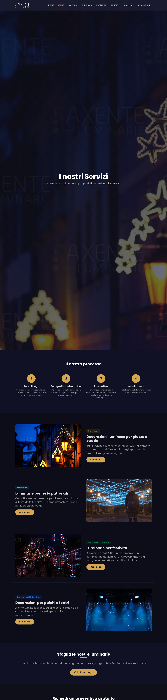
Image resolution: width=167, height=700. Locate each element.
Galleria (128, 5)
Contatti (115, 5)
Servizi (61, 5)
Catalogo (101, 5)
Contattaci (95, 459)
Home (51, 5)
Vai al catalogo (83, 672)
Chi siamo (87, 5)
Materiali (73, 5)
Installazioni (143, 5)
